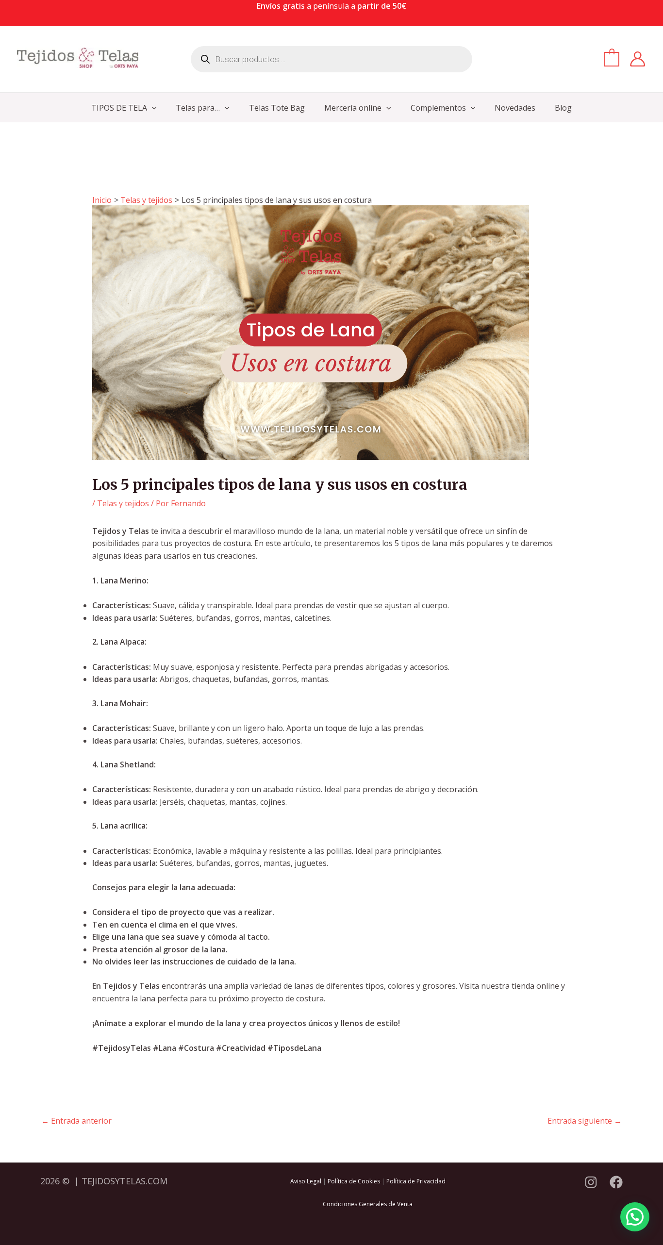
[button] (152, 107)
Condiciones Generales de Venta (368, 1204)
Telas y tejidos (123, 503)
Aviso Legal (305, 1181)
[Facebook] (616, 1182)
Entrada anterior (76, 1120)
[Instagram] (590, 1182)
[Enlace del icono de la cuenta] (637, 58)
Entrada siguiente (584, 1120)
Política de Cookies (354, 1181)
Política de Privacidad (416, 1181)
